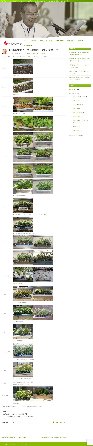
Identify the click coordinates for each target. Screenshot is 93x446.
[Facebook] (53, 422)
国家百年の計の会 (77, 112)
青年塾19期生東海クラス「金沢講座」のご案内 (14, 437)
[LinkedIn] (60, 422)
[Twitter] (57, 422)
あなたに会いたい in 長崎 (77, 71)
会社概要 (80, 41)
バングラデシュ (77, 100)
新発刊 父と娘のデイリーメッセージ (80, 65)
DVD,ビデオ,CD (77, 130)
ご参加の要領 (59, 41)
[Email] (64, 422)
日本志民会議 (76, 116)
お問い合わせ (71, 41)
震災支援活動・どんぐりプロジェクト (37, 53)
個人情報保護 (28, 45)
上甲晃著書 (76, 108)
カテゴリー (34, 41)
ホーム (26, 41)
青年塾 (75, 126)
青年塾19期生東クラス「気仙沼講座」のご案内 (54, 437)
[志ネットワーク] (13, 46)
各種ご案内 (73, 89)
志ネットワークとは (46, 41)
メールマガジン (77, 104)
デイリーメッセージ (78, 96)
